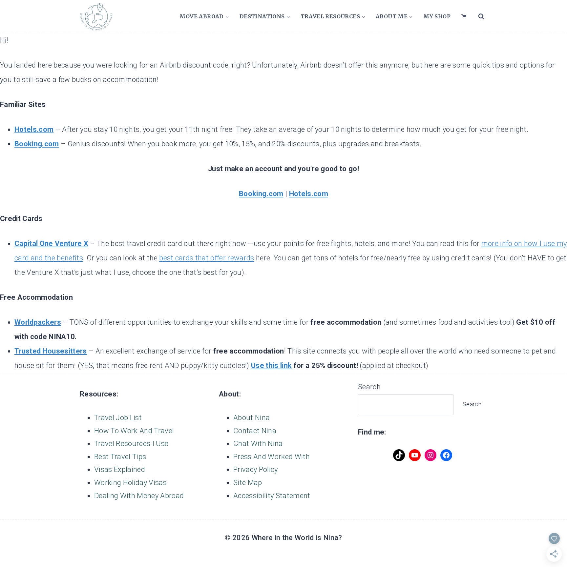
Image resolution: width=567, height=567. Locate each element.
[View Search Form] (481, 16)
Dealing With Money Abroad (139, 496)
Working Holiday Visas (130, 482)
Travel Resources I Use (131, 443)
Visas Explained (119, 469)
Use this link (271, 365)
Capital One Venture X (51, 243)
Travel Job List (118, 418)
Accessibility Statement (271, 496)
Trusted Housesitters (50, 351)
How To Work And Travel (134, 431)
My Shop (437, 16)
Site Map (247, 482)
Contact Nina (254, 431)
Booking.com (36, 144)
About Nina (251, 418)
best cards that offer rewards (206, 258)
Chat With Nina (258, 443)
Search (369, 387)
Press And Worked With (271, 457)
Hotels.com (33, 129)
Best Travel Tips (120, 457)
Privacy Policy (255, 469)
